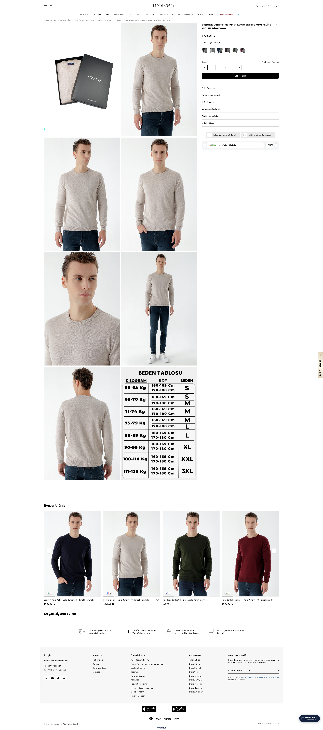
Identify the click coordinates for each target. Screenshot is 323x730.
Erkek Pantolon (195, 676)
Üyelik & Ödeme (138, 668)
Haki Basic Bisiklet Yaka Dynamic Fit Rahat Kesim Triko (186, 600)
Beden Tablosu (272, 62)
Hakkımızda (98, 660)
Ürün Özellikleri (208, 88)
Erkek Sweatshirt (196, 692)
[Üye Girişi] (263, 6)
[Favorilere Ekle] (277, 25)
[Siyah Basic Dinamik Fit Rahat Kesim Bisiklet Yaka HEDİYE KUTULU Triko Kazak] (205, 50)
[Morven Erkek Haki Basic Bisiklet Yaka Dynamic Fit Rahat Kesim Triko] (191, 553)
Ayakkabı (176, 15)
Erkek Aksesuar (195, 688)
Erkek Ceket (194, 672)
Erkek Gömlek (195, 668)
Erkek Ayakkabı (195, 684)
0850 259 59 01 (54, 666)
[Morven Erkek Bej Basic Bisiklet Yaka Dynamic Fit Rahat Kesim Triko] (131, 553)
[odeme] (164, 718)
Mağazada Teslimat (211, 109)
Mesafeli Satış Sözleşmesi (142, 688)
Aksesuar (188, 15)
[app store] (149, 709)
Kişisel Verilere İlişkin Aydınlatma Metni (147, 664)
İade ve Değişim (138, 696)
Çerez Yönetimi (137, 692)
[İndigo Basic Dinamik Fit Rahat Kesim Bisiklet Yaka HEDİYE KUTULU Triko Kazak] (220, 50)
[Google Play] (178, 709)
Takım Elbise (85, 15)
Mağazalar (97, 672)
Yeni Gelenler (226, 15)
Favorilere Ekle (98, 600)
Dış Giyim (164, 15)
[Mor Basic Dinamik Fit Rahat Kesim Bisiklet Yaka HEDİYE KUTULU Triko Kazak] (227, 50)
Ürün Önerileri (208, 102)
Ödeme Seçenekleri (211, 95)
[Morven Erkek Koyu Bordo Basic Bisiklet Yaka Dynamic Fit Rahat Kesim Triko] (250, 553)
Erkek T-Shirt (194, 664)
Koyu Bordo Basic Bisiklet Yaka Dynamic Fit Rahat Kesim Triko (248, 600)
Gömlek (97, 15)
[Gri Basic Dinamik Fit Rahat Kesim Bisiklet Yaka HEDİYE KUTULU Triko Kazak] (212, 50)
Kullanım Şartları (138, 676)
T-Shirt (130, 15)
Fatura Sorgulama (139, 684)
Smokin (199, 15)
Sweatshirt (151, 15)
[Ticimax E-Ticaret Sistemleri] (161, 728)
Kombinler (212, 15)
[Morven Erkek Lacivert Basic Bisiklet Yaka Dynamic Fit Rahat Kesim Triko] (72, 553)
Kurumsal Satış (99, 668)
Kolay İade (135, 680)
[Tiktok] (58, 678)
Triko (139, 15)
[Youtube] (52, 678)
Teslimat (135, 672)
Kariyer (96, 664)
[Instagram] (46, 678)
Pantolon (118, 15)
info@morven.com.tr (57, 670)
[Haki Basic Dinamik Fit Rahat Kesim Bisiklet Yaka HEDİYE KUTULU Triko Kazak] (235, 50)
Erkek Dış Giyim (195, 680)
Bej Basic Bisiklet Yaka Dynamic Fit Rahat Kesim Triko (126, 600)
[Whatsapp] (64, 678)
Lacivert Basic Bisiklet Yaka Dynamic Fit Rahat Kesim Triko (69, 600)
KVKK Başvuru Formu (140, 660)
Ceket (107, 15)
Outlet (240, 15)
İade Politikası (208, 123)
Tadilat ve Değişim (210, 116)
